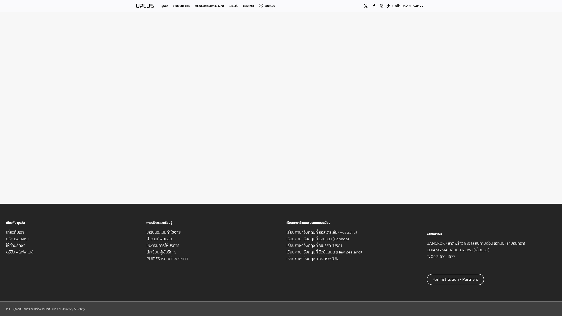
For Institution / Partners (455, 279)
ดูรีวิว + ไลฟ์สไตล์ (20, 252)
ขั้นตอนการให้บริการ (162, 245)
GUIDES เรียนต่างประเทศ (167, 258)
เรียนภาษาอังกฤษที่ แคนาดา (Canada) (317, 239)
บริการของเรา (17, 239)
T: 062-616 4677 (441, 256)
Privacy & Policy (74, 309)
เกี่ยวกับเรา (15, 232)
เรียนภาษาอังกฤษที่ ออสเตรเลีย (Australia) (321, 232)
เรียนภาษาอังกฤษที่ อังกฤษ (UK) (313, 258)
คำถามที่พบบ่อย (159, 239)
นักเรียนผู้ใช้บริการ (161, 252)
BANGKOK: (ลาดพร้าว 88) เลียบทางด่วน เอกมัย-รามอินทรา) (476, 243)
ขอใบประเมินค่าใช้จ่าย (163, 232)
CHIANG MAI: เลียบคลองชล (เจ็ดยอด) (458, 250)
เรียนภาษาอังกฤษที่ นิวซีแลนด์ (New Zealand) (324, 252)
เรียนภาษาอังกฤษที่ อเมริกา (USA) (314, 245)
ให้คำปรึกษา (15, 245)
